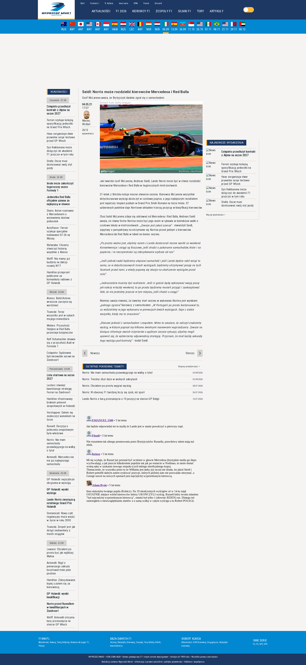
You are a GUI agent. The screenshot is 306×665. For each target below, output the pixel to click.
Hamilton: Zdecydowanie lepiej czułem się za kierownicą (61, 583)
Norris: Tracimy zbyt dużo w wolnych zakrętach (109, 379)
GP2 (261, 644)
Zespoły (139, 642)
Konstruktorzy (116, 646)
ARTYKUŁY (216, 11)
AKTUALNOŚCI (101, 11)
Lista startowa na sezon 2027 (60, 376)
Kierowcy (131, 642)
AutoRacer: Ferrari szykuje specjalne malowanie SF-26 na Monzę (58, 233)
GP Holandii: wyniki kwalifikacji (58, 595)
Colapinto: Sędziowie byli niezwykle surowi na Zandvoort (61, 356)
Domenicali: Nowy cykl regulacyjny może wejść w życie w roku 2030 (61, 517)
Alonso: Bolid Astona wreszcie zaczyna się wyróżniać (59, 302)
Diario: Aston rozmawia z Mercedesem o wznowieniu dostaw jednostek (60, 216)
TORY (200, 11)
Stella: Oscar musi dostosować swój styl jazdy (59, 164)
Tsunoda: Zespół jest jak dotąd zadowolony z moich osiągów (61, 530)
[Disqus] (142, 458)
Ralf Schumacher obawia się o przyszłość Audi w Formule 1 (61, 342)
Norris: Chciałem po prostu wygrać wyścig (106, 385)
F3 (257, 644)
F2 (254, 644)
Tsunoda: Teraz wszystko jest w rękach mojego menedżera (60, 315)
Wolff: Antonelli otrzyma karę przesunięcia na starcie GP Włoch (61, 621)
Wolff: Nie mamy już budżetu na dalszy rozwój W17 (58, 262)
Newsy (53, 642)
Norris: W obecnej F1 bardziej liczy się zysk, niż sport (113, 392)
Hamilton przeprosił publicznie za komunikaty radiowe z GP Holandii (59, 278)
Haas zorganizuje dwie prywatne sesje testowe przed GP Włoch (61, 137)
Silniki (158, 642)
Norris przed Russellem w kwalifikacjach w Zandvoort (60, 607)
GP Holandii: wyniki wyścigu (58, 491)
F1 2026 (121, 11)
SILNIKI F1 (184, 11)
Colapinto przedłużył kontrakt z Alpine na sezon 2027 (58, 110)
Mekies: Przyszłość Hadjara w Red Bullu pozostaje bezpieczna (60, 329)
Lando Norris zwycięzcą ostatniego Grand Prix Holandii (61, 503)
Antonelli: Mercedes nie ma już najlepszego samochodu (60, 460)
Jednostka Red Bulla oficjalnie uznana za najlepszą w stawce (58, 200)
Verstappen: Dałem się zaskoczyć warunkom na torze (61, 416)
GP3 (265, 644)
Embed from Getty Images (115, 102)
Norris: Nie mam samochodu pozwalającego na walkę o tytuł (61, 445)
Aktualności (44, 642)
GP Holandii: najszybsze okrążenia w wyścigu (61, 481)
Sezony (113, 642)
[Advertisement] (153, 61)
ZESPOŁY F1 (164, 11)
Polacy (41, 646)
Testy (59, 642)
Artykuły (65, 642)
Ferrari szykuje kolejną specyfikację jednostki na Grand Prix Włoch (60, 123)
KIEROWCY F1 (141, 11)
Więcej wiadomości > (189, 366)
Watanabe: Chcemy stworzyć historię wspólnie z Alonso (58, 248)
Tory (146, 642)
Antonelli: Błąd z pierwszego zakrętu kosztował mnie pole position (59, 568)
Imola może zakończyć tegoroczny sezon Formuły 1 (60, 187)
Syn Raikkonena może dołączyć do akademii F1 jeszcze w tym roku (60, 151)
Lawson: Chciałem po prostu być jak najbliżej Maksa (60, 552)
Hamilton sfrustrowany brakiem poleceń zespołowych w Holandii (61, 402)
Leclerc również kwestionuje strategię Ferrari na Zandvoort (59, 389)
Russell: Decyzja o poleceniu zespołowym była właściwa (60, 429)
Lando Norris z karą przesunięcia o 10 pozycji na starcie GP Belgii (120, 399)
